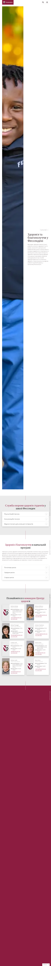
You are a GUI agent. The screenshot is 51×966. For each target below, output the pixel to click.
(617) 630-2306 (14, 636)
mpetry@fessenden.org (40, 669)
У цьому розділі (43, 229)
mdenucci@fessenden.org (41, 615)
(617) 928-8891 (38, 654)
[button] (43, 2)
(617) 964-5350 (14, 619)
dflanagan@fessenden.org (16, 635)
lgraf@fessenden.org (15, 651)
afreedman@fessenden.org (41, 633)
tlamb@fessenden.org (16, 671)
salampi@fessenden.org (16, 617)
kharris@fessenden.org (40, 652)
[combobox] (46, 964)
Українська (45, 964)
